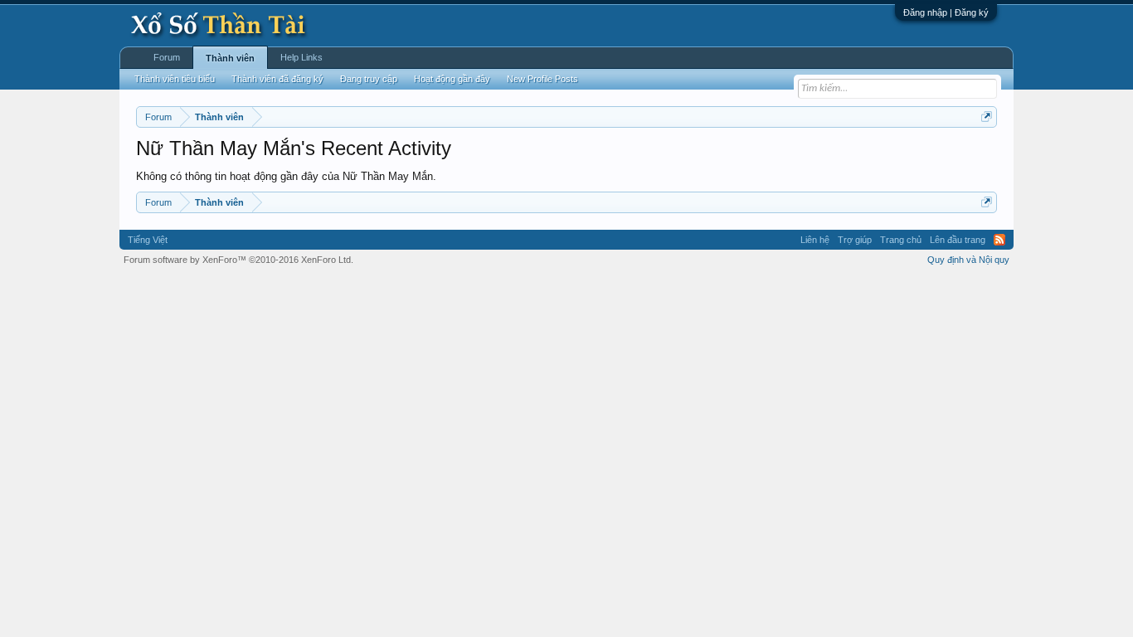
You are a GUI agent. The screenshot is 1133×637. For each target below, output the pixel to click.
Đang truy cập (368, 79)
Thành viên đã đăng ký (277, 79)
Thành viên (230, 58)
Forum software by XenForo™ (238, 260)
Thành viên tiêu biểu (174, 79)
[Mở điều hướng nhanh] (986, 116)
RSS (999, 240)
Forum (166, 57)
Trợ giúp (855, 240)
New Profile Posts (542, 79)
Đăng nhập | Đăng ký (946, 12)
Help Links (301, 57)
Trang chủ (900, 240)
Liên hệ (814, 240)
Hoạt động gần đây (452, 79)
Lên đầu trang (957, 240)
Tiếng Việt (148, 240)
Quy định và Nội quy (968, 260)
